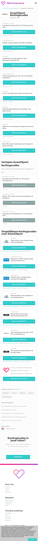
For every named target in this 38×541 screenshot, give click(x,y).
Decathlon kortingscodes (11, 269)
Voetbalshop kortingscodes (12, 343)
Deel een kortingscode (19, 378)
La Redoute (6, 393)
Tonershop (8, 516)
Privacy (7, 488)
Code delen (8, 492)
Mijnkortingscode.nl (11, 428)
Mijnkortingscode (9, 500)
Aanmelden (18, 457)
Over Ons (7, 487)
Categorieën (8, 503)
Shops (6, 505)
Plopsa (7, 515)
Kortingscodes (9, 502)
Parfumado (8, 520)
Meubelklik (8, 513)
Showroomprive (7, 397)
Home (4, 8)
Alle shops (16, 389)
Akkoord (32, 539)
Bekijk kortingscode (19, 32)
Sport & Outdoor (13, 8)
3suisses (14, 393)
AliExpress (22, 393)
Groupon (30, 393)
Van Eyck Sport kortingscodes (12, 324)
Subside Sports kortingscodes (12, 251)
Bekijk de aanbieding (19, 47)
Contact (7, 490)
